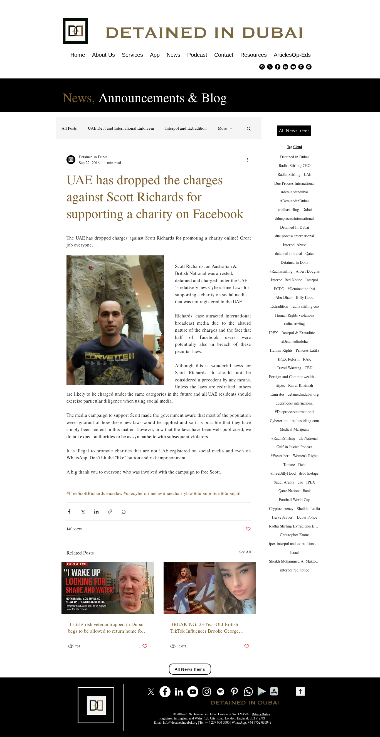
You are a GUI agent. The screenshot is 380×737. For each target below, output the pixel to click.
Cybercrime (279, 420)
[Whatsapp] (262, 67)
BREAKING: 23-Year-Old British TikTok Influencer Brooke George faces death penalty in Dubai (204, 627)
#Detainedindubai (301, 288)
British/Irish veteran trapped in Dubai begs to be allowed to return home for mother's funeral (106, 627)
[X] (270, 67)
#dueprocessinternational (294, 218)
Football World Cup (294, 499)
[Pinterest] (301, 67)
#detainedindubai (294, 191)
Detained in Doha (294, 262)
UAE (308, 174)
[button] (248, 128)
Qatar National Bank (294, 490)
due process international (294, 235)
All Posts (69, 128)
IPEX (310, 482)
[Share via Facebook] (69, 511)
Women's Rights (305, 455)
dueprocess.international (295, 403)
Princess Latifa (307, 350)
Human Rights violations (294, 315)
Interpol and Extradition (186, 128)
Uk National (308, 438)
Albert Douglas (308, 271)
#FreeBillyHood (283, 473)
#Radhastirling (281, 271)
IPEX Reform (289, 359)
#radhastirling (288, 209)
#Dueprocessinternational (294, 411)
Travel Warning (289, 367)
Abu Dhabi (284, 297)
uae (300, 482)
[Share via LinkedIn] (96, 511)
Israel (294, 552)
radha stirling (294, 323)
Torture (289, 464)
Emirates (277, 394)
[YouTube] (192, 691)
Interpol (311, 279)
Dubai (307, 209)
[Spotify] (309, 67)
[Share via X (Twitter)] (82, 511)
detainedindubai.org (303, 394)
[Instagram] (206, 691)
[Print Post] (123, 511)
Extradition (279, 306)
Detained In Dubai (294, 227)
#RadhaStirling (283, 438)
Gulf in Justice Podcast (294, 446)
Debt (302, 464)
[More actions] (247, 159)
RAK (307, 359)
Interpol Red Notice (286, 279)
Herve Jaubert (282, 517)
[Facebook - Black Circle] (277, 67)
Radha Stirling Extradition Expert (294, 526)
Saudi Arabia (284, 482)
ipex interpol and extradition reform (294, 543)
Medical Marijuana (294, 429)
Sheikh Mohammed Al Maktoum (294, 561)
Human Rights (281, 350)
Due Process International (294, 183)
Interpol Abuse (294, 244)
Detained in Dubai (294, 156)
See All (245, 551)
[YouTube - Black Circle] (293, 67)
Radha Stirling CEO (294, 165)
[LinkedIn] (178, 691)
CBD (308, 367)
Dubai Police (307, 517)
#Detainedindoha (294, 341)
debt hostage (309, 473)
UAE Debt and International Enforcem (121, 128)
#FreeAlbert (280, 455)
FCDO (279, 288)
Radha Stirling (289, 174)
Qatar (309, 253)
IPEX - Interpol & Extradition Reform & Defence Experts (294, 332)
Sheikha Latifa (308, 508)
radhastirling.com (305, 420)
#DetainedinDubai (294, 200)
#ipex (280, 385)
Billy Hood (305, 297)
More (222, 128)
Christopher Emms (294, 534)
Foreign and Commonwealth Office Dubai (294, 376)
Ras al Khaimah (300, 385)
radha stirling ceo (305, 306)
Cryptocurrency (281, 508)
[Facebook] (165, 691)
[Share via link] (110, 511)
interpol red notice (294, 570)
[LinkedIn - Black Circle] (285, 67)
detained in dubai (288, 253)
